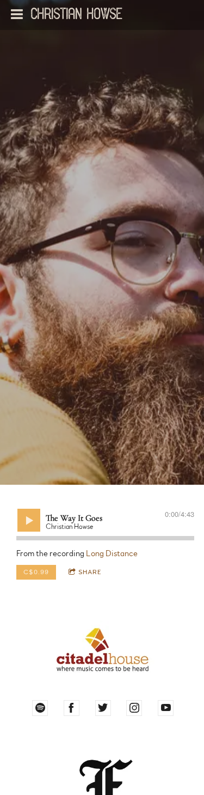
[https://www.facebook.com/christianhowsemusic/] (71, 708)
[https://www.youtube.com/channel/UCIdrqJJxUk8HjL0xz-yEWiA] (166, 708)
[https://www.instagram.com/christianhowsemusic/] (134, 708)
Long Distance (112, 553)
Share (90, 572)
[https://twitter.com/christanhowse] (103, 708)
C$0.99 (36, 572)
